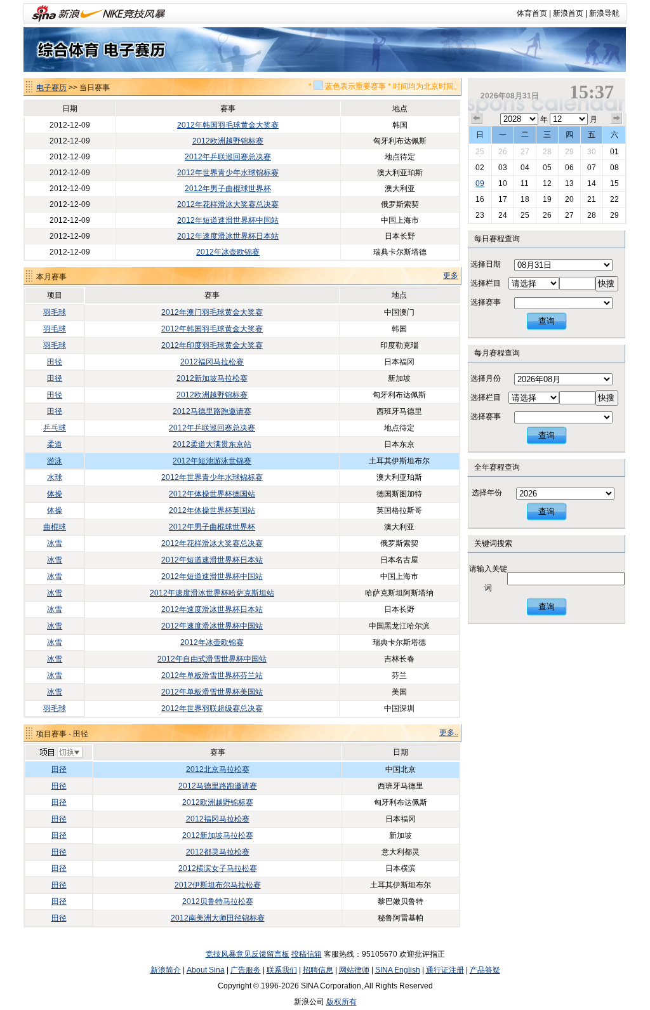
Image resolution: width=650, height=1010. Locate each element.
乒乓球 (54, 427)
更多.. (448, 732)
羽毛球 (54, 312)
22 (614, 199)
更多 (450, 275)
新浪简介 (165, 970)
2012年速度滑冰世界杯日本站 (228, 236)
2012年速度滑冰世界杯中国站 (212, 625)
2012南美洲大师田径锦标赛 (218, 918)
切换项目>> (60, 753)
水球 (54, 477)
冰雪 (54, 543)
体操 (54, 493)
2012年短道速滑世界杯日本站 (212, 559)
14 (591, 183)
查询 (546, 321)
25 (479, 151)
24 (502, 215)
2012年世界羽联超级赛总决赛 (212, 708)
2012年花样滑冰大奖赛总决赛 (228, 204)
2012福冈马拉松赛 (212, 361)
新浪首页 (568, 13)
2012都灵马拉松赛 (217, 851)
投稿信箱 (306, 954)
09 (479, 183)
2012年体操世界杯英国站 (212, 510)
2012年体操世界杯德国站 (212, 493)
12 (547, 183)
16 (479, 199)
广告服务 (245, 970)
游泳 (54, 460)
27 (525, 151)
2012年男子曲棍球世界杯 (228, 188)
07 (591, 167)
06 (569, 167)
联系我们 (282, 970)
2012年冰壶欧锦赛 (228, 252)
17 (502, 199)
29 (569, 151)
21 (591, 199)
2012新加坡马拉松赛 (212, 378)
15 (614, 183)
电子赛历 (51, 87)
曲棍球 (54, 526)
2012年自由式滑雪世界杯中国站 (212, 659)
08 (614, 167)
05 (547, 167)
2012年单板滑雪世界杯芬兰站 (212, 675)
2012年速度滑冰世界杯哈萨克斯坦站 (212, 592)
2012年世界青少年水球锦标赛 (228, 172)
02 (479, 167)
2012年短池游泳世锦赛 (212, 460)
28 (547, 151)
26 (502, 151)
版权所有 (341, 1001)
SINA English (397, 970)
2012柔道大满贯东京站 (212, 444)
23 (479, 215)
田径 (54, 361)
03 (502, 167)
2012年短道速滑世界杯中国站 (228, 220)
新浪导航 (604, 13)
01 (614, 151)
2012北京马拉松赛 (217, 769)
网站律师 (354, 970)
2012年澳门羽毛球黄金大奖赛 (212, 312)
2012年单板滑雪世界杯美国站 (212, 692)
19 (547, 199)
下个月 (617, 118)
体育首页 (532, 13)
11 (525, 183)
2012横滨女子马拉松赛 (217, 868)
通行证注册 (445, 970)
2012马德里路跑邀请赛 (212, 411)
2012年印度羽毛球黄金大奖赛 (212, 345)
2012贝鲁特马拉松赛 (217, 901)
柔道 (54, 444)
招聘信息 (318, 970)
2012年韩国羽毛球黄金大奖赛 (228, 125)
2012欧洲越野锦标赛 (227, 140)
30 (591, 151)
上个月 (476, 118)
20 (569, 199)
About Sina (206, 970)
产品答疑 (485, 970)
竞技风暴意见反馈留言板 (247, 954)
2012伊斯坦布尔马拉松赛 (218, 884)
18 (525, 199)
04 (525, 167)
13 (569, 183)
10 (502, 183)
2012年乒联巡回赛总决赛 (228, 156)
